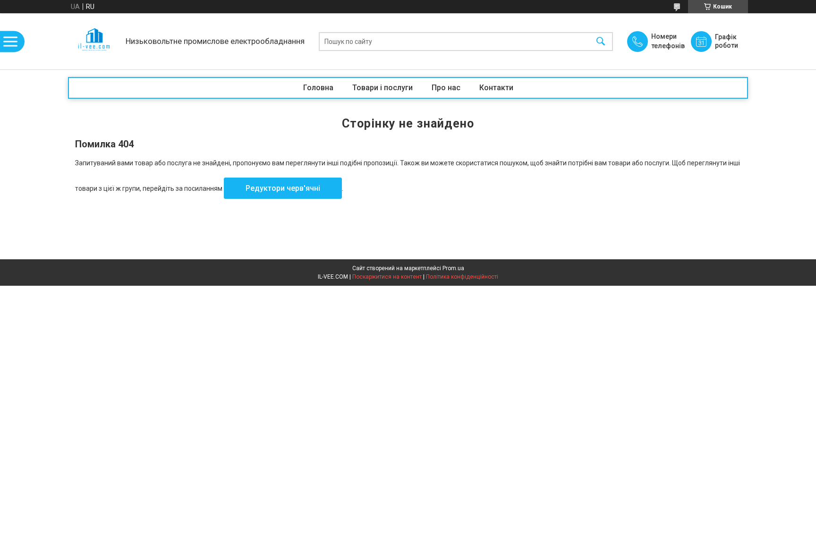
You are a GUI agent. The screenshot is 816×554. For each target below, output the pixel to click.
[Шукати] (600, 41)
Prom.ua (453, 268)
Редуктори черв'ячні (283, 188)
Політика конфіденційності (462, 276)
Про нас (446, 87)
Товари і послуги (382, 87)
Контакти (496, 87)
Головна (318, 87)
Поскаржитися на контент (387, 276)
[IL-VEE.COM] (94, 41)
